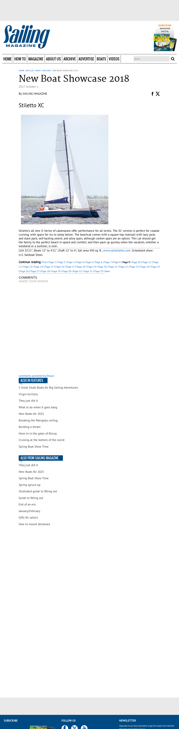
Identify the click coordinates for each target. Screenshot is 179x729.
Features (46, 70)
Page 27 (35, 271)
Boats (101, 58)
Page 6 (98, 262)
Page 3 (70, 262)
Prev (44, 262)
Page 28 (45, 271)
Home (7, 58)
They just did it (28, 401)
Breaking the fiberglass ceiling (38, 420)
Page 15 (49, 266)
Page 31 (77, 271)
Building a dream (30, 427)
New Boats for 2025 (31, 414)
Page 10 (136, 262)
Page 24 (145, 266)
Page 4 (80, 262)
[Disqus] (61, 329)
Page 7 (107, 262)
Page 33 (98, 271)
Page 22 (123, 266)
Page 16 (59, 266)
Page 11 (146, 262)
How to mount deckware (34, 524)
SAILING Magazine (35, 94)
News (38, 70)
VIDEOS (114, 58)
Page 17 (70, 266)
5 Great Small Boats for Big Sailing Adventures (48, 387)
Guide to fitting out (31, 498)
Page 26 (24, 271)
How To (20, 58)
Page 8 (117, 262)
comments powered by (36, 375)
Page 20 (102, 266)
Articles (30, 70)
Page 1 (52, 262)
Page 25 (155, 266)
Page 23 (134, 266)
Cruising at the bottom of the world (41, 440)
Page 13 (27, 266)
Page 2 (61, 262)
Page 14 (38, 266)
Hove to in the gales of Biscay (38, 433)
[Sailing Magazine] (26, 37)
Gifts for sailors (28, 517)
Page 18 (81, 266)
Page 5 (89, 262)
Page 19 (91, 266)
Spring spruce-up (29, 485)
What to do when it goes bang (38, 407)
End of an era (27, 504)
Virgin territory (28, 394)
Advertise (86, 58)
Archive (69, 58)
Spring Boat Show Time (34, 447)
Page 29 (56, 271)
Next (107, 271)
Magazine (35, 58)
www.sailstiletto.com (116, 250)
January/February (29, 511)
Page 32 (88, 271)
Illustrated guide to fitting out (38, 491)
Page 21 (113, 266)
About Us (53, 58)
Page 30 (66, 271)
